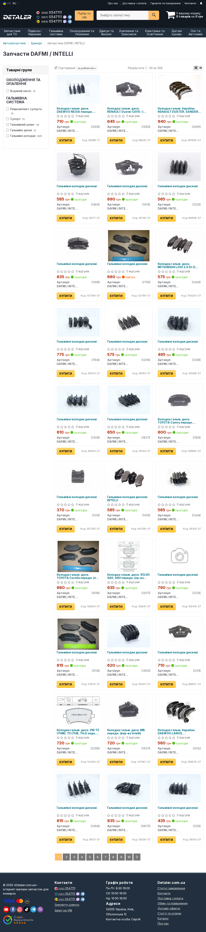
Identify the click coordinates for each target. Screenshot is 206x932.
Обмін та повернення (172, 903)
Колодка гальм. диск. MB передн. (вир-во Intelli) (126, 731)
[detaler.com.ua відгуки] (18, 919)
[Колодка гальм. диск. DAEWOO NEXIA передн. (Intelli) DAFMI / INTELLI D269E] (78, 88)
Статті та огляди (169, 913)
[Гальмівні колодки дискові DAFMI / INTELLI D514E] (78, 633)
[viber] (13, 909)
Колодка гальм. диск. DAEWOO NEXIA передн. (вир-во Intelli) (75, 110)
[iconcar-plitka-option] (196, 68)
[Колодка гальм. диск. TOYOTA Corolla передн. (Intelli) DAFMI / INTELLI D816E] (78, 556)
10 (129, 857)
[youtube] (6, 909)
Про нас (113, 3)
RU (14, 3)
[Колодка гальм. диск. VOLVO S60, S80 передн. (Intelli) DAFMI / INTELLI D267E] (129, 556)
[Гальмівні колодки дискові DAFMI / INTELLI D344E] (179, 477)
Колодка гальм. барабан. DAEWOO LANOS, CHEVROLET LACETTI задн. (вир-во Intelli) (178, 731)
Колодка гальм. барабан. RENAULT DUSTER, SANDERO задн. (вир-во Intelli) (179, 110)
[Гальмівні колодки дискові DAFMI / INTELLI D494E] (78, 788)
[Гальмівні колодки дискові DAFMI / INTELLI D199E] (78, 244)
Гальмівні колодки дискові (77, 186)
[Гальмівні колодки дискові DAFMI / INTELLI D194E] (78, 321)
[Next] (136, 857)
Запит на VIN (63, 910)
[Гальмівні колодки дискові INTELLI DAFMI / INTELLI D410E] (128, 477)
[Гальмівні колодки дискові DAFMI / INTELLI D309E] (78, 399)
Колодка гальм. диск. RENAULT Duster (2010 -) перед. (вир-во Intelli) (125, 110)
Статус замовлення (171, 888)
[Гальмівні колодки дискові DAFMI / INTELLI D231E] (179, 632)
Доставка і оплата (134, 3)
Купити (65, 140)
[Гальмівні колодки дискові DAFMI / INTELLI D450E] (128, 632)
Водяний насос (22, 91)
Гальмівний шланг (24, 124)
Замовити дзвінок (67, 904)
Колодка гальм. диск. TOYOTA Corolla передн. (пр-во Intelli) (78, 576)
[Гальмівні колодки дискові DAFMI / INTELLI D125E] (179, 788)
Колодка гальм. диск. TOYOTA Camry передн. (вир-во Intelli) (175, 421)
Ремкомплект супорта (26, 111)
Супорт (17, 119)
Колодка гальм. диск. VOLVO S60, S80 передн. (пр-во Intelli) (128, 576)
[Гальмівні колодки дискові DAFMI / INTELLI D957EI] (128, 788)
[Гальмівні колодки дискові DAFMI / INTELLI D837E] (128, 399)
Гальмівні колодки (26, 135)
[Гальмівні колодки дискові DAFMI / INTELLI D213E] (78, 477)
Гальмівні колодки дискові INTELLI (127, 498)
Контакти (190, 3)
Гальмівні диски (23, 130)
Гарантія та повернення (165, 3)
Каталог (163, 918)
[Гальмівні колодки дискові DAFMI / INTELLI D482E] (78, 166)
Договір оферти (169, 908)
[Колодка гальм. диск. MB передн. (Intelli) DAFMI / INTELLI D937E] (128, 710)
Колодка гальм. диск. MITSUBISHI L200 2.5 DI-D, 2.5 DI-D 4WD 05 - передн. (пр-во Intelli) (177, 265)
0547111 (51, 12)
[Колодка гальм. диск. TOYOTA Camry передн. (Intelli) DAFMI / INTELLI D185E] (179, 399)
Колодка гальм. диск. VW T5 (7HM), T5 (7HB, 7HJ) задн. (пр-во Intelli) (78, 731)
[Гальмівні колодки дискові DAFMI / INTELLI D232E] (179, 556)
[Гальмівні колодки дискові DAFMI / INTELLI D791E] (129, 245)
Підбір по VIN (84, 15)
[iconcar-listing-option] (200, 68)
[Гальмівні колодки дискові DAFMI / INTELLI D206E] (128, 321)
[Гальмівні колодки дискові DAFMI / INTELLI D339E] (179, 321)
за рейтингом (86, 68)
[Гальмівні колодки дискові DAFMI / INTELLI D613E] (128, 166)
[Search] (153, 15)
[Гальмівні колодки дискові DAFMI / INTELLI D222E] (179, 166)
